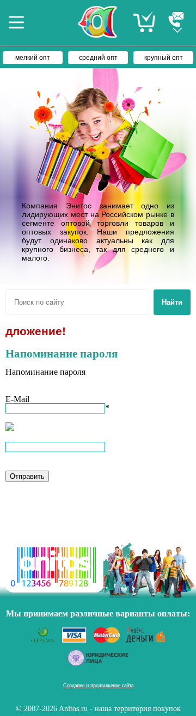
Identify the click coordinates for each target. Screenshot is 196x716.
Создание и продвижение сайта (98, 685)
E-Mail (17, 399)
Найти (172, 302)
